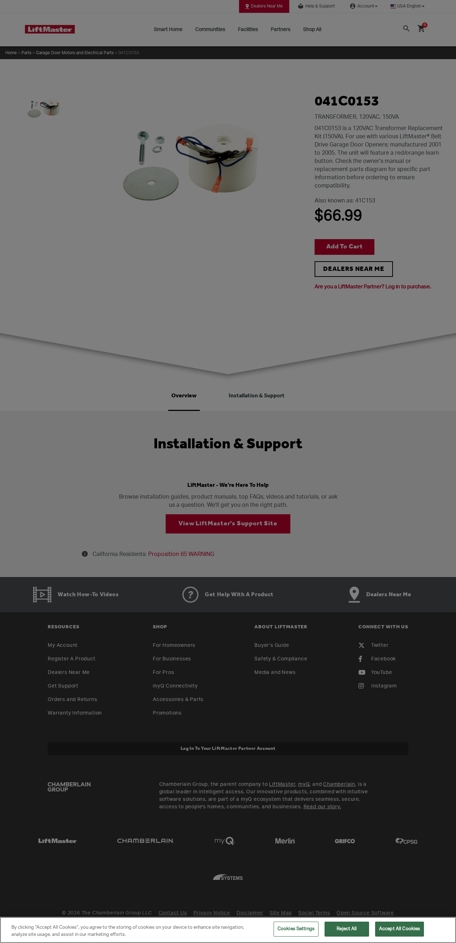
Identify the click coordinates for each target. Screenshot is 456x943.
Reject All (347, 929)
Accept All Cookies (399, 929)
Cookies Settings (296, 929)
